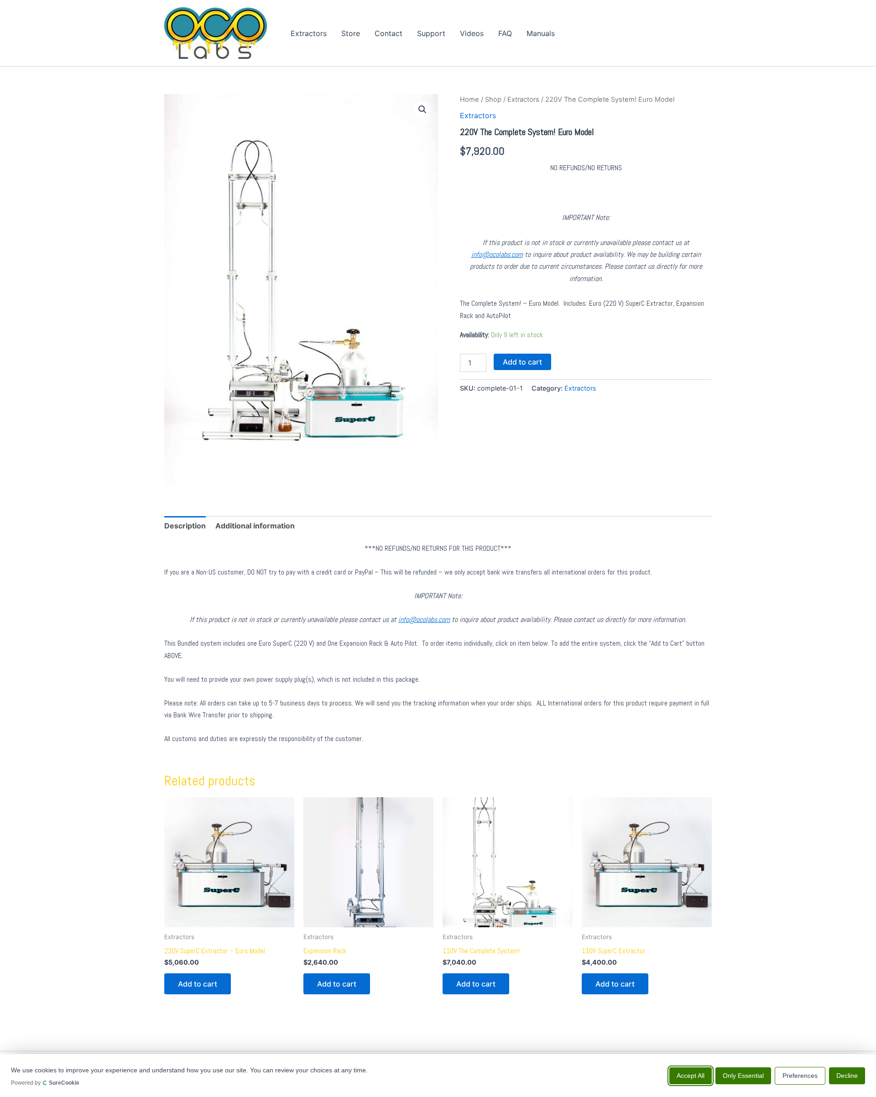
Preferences (800, 1075)
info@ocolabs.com (497, 254)
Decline (847, 1075)
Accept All (690, 1075)
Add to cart (522, 361)
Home (469, 99)
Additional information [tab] (255, 525)
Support (431, 33)
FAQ (505, 33)
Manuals (541, 33)
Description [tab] (185, 525)
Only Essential (743, 1075)
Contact (388, 33)
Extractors (309, 33)
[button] (422, 109)
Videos (472, 33)
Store (350, 33)
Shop (493, 99)
